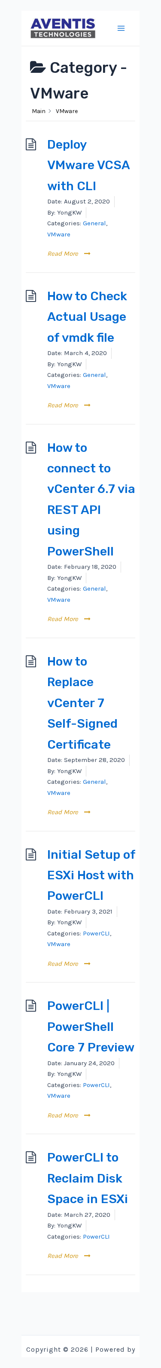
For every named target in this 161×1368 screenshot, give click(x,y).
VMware (58, 234)
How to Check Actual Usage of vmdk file (87, 317)
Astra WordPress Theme (80, 1360)
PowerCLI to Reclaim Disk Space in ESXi (87, 1178)
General (94, 223)
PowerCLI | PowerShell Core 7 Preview (90, 1026)
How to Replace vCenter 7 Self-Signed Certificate (82, 703)
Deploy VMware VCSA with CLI (88, 165)
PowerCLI (96, 933)
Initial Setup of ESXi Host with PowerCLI (91, 875)
